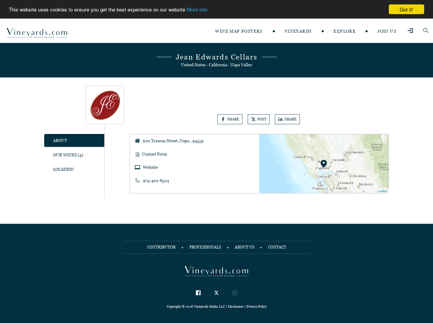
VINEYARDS (298, 31)
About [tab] (60, 140)
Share (233, 119)
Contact (277, 247)
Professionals (205, 247)
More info (197, 9)
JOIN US (386, 31)
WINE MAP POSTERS (238, 31)
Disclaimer (236, 306)
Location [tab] (63, 169)
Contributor (161, 247)
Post (261, 119)
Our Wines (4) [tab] (68, 155)
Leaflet (382, 190)
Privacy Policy (257, 306)
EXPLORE (344, 31)
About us (244, 247)
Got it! (406, 9)
